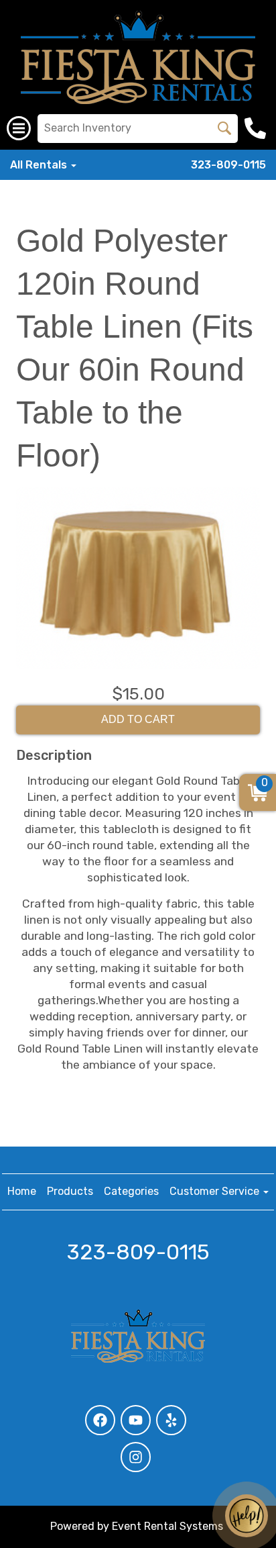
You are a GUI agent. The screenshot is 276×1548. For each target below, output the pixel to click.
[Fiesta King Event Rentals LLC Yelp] (171, 1420)
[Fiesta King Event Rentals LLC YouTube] (136, 1420)
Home (21, 1191)
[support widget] (246, 1515)
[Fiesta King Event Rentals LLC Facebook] (100, 1420)
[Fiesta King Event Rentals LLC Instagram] (136, 1457)
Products (70, 1191)
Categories (131, 1191)
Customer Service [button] (215, 1191)
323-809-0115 (228, 164)
